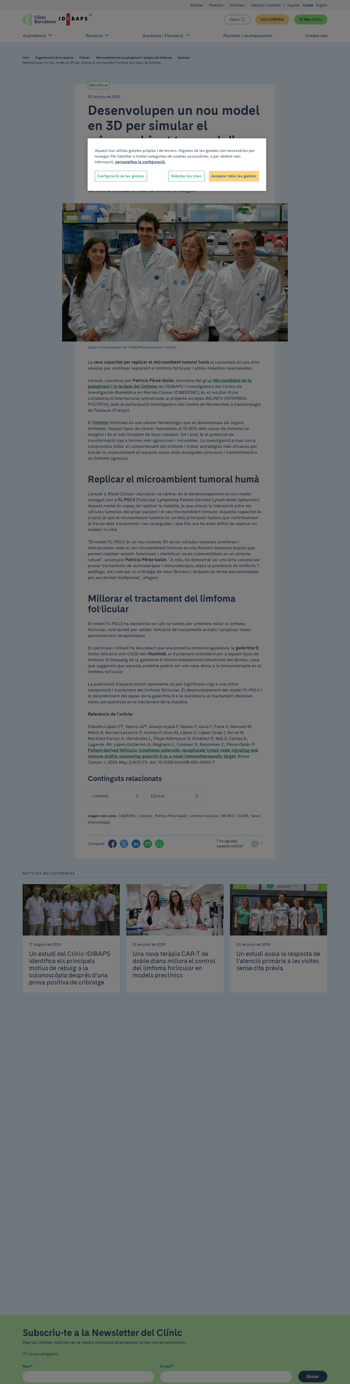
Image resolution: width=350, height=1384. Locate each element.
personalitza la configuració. (140, 162)
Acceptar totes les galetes (233, 176)
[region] (177, 164)
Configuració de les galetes (120, 176)
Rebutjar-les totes (186, 176)
